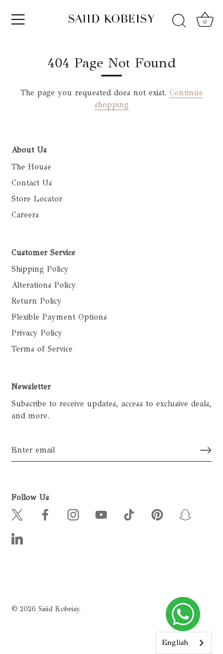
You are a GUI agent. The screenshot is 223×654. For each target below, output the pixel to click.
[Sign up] (206, 450)
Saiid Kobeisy (58, 609)
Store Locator (36, 199)
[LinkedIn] (17, 538)
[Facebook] (45, 514)
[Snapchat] (185, 514)
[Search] (179, 21)
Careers (25, 215)
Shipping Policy (40, 269)
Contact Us (31, 183)
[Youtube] (101, 514)
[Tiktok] (129, 514)
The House (31, 167)
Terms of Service (42, 349)
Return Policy (36, 301)
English (175, 642)
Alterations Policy (43, 285)
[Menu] (18, 19)
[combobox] (184, 643)
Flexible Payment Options (59, 317)
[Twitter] (17, 514)
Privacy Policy (36, 333)
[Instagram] (73, 514)
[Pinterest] (157, 514)
